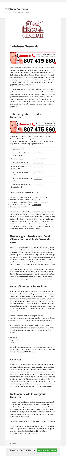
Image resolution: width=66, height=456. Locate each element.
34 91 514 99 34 (39, 159)
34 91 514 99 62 (42, 202)
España (14, 443)
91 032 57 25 (38, 166)
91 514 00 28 (38, 153)
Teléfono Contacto (16, 9)
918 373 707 (42, 197)
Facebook (13, 337)
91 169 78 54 (35, 200)
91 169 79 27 (38, 178)
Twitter (12, 342)
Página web (14, 340)
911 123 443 (22, 207)
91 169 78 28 (38, 172)
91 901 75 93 (38, 163)
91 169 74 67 (36, 204)
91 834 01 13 (38, 185)
